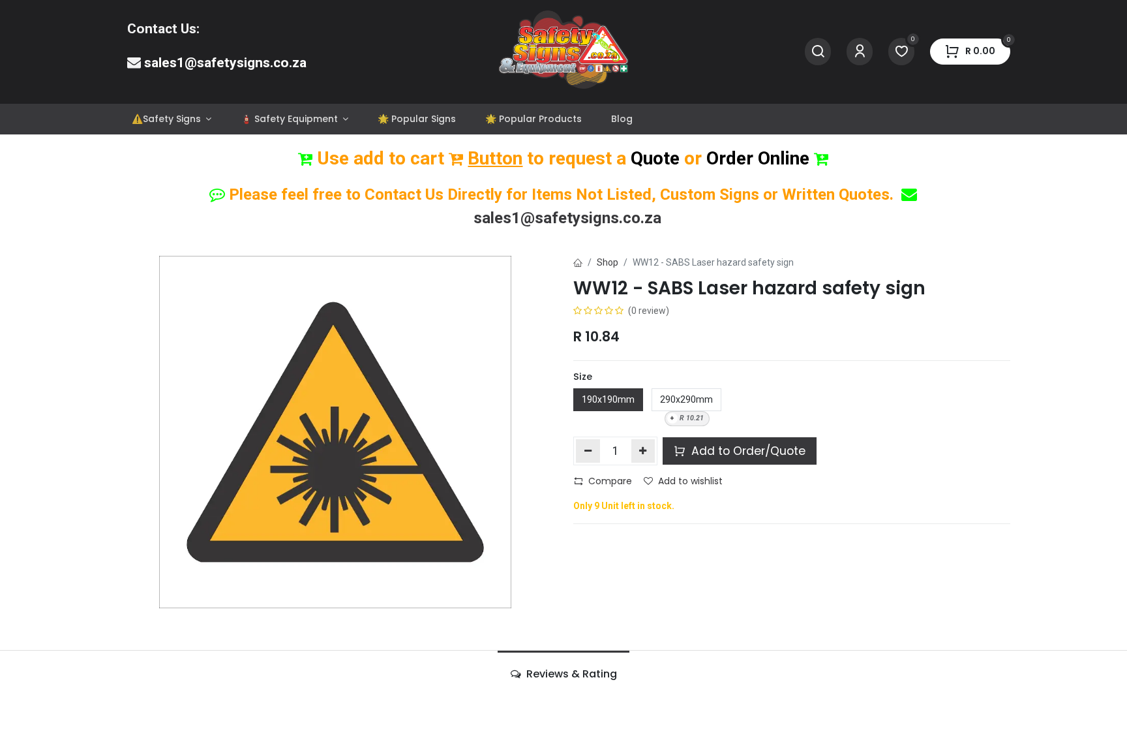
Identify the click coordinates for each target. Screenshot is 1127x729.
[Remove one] (588, 451)
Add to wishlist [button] (690, 481)
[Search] (818, 52)
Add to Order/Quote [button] (746, 451)
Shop (607, 262)
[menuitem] (171, 119)
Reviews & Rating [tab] (570, 673)
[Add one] (643, 451)
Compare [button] (610, 481)
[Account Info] (860, 52)
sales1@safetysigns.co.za (225, 62)
